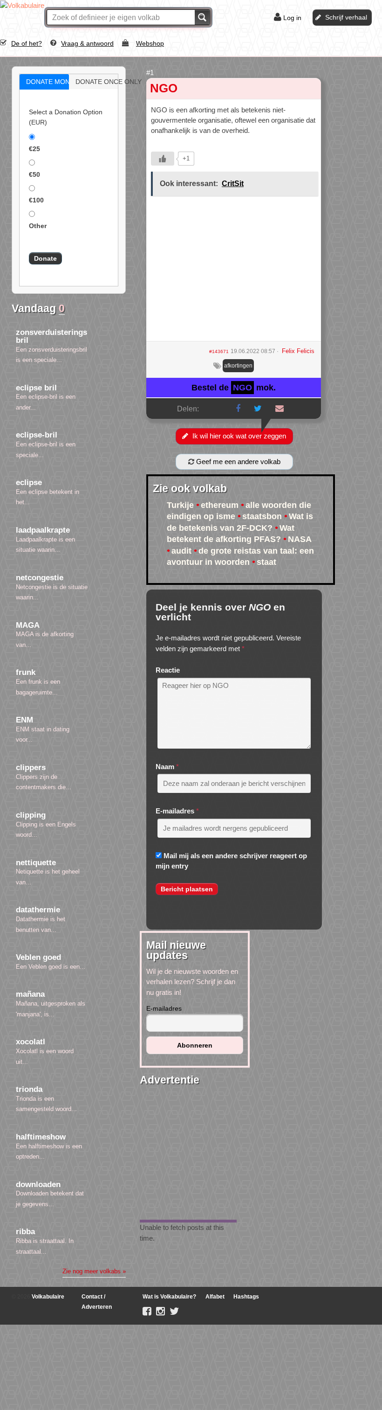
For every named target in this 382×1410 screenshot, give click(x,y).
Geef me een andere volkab (237, 461)
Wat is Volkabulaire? (169, 1296)
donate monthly (54, 81)
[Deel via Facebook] (238, 408)
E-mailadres (175, 811)
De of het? (26, 43)
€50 (34, 174)
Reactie (168, 670)
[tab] (44, 82)
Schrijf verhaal (346, 17)
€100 (36, 200)
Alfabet (215, 1296)
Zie (94, 1271)
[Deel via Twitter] (258, 408)
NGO (163, 88)
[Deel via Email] (279, 408)
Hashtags (246, 1296)
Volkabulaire (47, 1296)
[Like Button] (162, 159)
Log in (292, 17)
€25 (34, 149)
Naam (165, 767)
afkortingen (238, 365)
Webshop (150, 43)
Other (38, 225)
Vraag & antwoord (87, 43)
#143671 (219, 351)
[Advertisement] (233, 272)
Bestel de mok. (233, 387)
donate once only (103, 81)
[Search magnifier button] (202, 17)
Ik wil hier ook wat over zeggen (239, 436)
